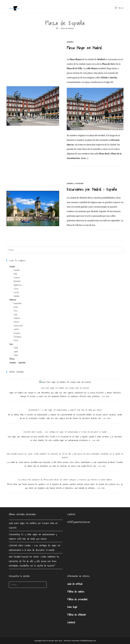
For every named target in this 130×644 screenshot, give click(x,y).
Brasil (16, 340)
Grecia (16, 292)
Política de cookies (75, 591)
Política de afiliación (76, 615)
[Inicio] (57, 29)
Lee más (105, 396)
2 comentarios (76, 233)
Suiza (16, 288)
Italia (15, 273)
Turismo (79, 184)
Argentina (17, 303)
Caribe (16, 329)
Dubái (16, 355)
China (16, 347)
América (13, 299)
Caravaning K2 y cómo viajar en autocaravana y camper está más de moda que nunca (65, 410)
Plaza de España (67, 29)
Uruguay (17, 333)
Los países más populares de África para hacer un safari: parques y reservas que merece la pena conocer (65, 479)
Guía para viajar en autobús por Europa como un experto (65, 388)
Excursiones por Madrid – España (92, 189)
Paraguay (17, 336)
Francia (17, 277)
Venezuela (18, 325)
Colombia (17, 318)
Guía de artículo (74, 584)
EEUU (16, 307)
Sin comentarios (77, 170)
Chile (16, 314)
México (16, 322)
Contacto (71, 622)
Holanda (16, 296)
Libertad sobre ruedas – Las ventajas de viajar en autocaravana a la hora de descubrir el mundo (64, 432)
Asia (11, 344)
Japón (16, 351)
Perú (16, 310)
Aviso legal (72, 607)
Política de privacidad (77, 599)
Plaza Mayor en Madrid (84, 48)
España (70, 42)
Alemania (17, 281)
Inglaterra (18, 285)
